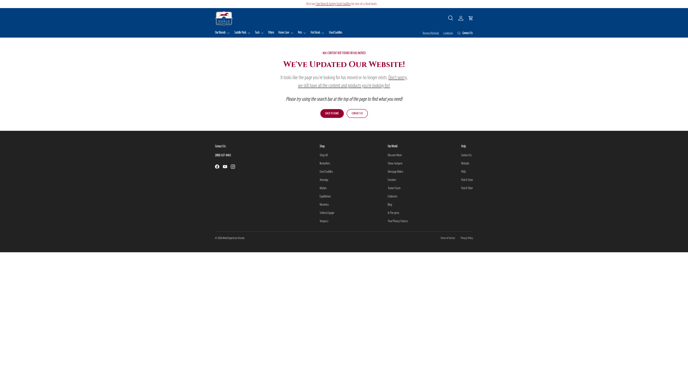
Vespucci (324, 221)
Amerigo (324, 180)
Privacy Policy (467, 238)
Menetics (324, 205)
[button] (471, 18)
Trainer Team (394, 188)
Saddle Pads (240, 32)
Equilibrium (325, 196)
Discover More (395, 155)
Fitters (271, 32)
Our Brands (220, 32)
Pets (300, 32)
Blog (390, 205)
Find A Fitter (467, 188)
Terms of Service (448, 238)
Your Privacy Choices (398, 221)
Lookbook (448, 33)
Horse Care (283, 32)
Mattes (323, 188)
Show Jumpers (395, 163)
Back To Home (332, 113)
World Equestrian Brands (233, 238)
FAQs (463, 172)
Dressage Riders (395, 172)
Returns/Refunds (431, 33)
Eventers (392, 180)
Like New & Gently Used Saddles (333, 4)
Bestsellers (325, 163)
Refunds (465, 163)
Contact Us (357, 113)
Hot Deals (315, 32)
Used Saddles (335, 32)
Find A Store (467, 180)
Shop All (324, 155)
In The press (393, 213)
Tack (257, 32)
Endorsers (392, 196)
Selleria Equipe (327, 213)
